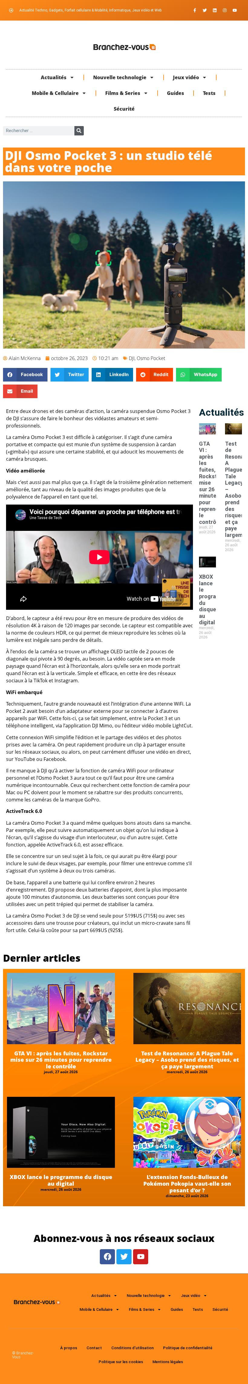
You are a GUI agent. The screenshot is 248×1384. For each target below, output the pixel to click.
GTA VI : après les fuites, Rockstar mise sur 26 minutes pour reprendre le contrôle (61, 1060)
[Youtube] (234, 10)
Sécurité (124, 109)
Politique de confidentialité (187, 1348)
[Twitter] (205, 10)
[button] (25, 375)
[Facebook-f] (195, 10)
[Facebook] (107, 1256)
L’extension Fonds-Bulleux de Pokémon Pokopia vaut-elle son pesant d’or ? (187, 1183)
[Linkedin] (214, 10)
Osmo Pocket (151, 358)
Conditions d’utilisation (132, 1348)
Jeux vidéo (186, 77)
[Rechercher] (79, 130)
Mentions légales (167, 1362)
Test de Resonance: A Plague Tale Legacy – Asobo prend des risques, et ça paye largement (187, 1060)
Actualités (54, 77)
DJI (132, 358)
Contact (94, 1348)
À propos (68, 1348)
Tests (209, 93)
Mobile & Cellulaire (55, 93)
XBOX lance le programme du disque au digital (61, 1180)
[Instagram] (224, 10)
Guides (175, 93)
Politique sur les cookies (121, 1362)
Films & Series (122, 93)
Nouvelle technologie (119, 77)
